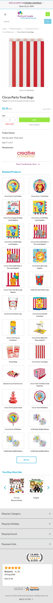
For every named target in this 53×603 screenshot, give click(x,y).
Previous (5, 487)
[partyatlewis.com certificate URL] (26, 588)
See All (26, 460)
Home (4, 29)
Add (34, 120)
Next (48, 487)
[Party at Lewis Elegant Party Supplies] (26, 14)
